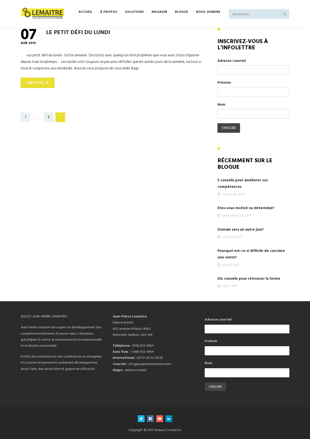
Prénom (224, 83)
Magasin (159, 11)
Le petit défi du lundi (78, 32)
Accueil (85, 11)
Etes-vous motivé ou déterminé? (245, 208)
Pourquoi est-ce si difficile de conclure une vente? (251, 254)
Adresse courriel (231, 61)
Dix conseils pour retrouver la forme (248, 279)
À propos (108, 11)
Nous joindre (208, 11)
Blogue (181, 11)
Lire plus (35, 83)
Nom (221, 105)
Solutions (134, 11)
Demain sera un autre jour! (240, 230)
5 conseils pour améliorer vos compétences (242, 183)
